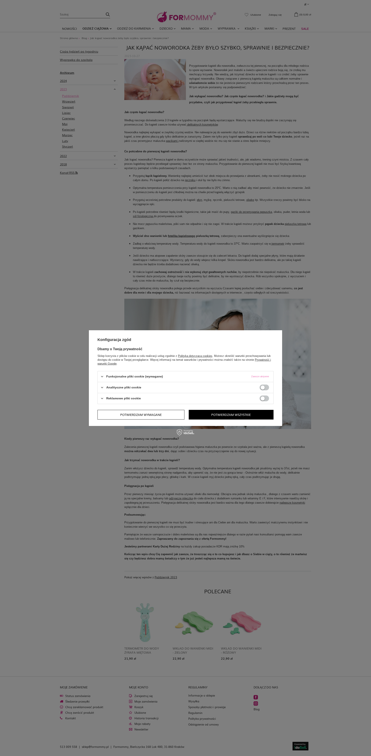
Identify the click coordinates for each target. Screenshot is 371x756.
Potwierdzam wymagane (141, 414)
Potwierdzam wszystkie (231, 414)
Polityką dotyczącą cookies (195, 355)
